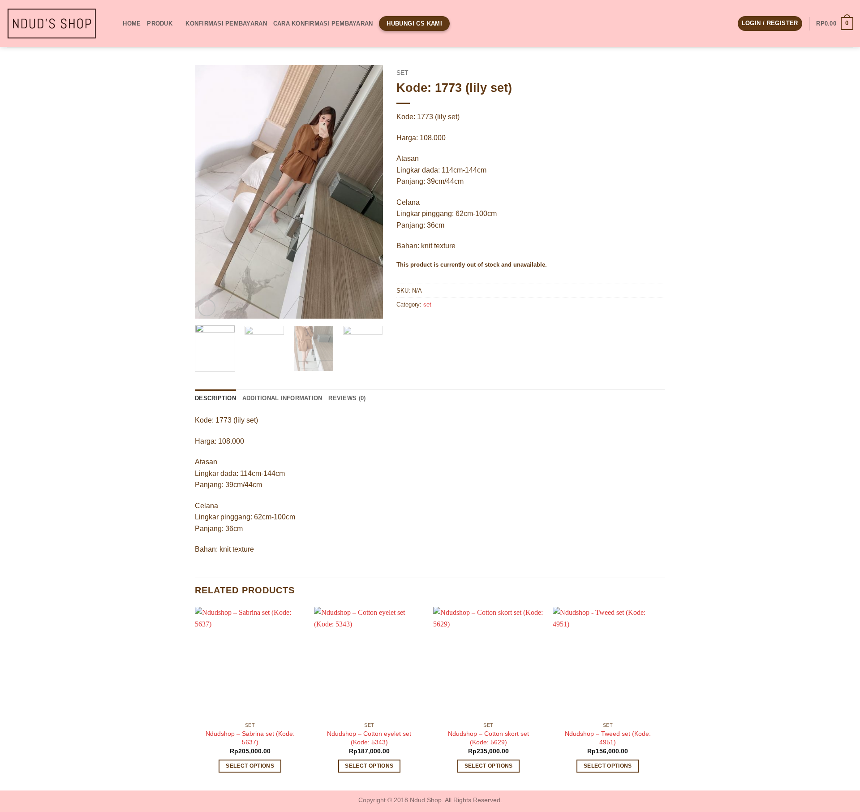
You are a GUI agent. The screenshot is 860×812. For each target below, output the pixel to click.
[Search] (113, 23)
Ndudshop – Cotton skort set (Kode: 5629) (488, 738)
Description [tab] (215, 398)
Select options (250, 766)
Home (132, 23)
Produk (159, 23)
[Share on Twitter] (420, 325)
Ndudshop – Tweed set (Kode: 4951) (608, 738)
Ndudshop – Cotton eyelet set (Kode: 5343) (369, 738)
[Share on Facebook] (404, 325)
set (402, 72)
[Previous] (210, 191)
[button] (770, 23)
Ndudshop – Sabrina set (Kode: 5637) (250, 738)
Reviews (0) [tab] (347, 398)
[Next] (368, 191)
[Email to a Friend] (437, 325)
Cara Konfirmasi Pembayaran (323, 23)
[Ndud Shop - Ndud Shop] (51, 23)
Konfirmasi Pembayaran (226, 23)
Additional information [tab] (282, 398)
